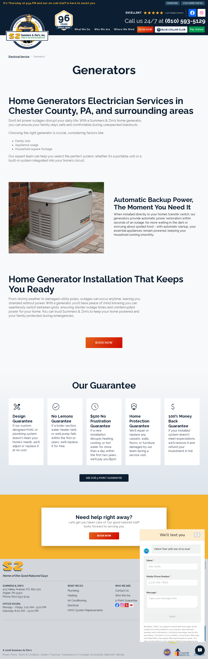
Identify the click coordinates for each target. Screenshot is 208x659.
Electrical (73, 605)
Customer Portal (193, 3)
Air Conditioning (77, 600)
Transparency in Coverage (75, 654)
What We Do (82, 29)
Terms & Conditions (29, 654)
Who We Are (102, 29)
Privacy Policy (10, 654)
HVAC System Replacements (85, 610)
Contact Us (122, 590)
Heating (72, 595)
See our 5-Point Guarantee (104, 478)
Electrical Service (19, 56)
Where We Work (124, 29)
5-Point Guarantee (126, 600)
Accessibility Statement (102, 654)
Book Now (145, 29)
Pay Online (197, 29)
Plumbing (73, 590)
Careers (45, 654)
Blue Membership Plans (171, 29)
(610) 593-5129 (185, 20)
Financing (172, 3)
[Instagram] (201, 13)
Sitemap (120, 654)
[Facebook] (192, 13)
